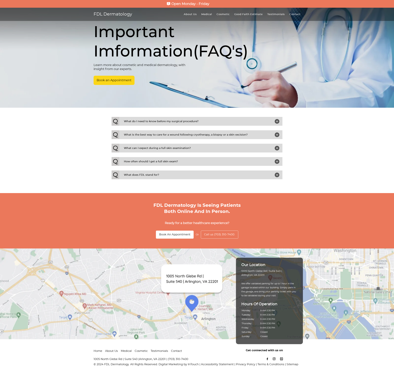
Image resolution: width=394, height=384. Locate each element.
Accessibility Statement (217, 364)
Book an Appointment (114, 80)
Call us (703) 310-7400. (219, 234)
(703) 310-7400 (178, 359)
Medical (206, 14)
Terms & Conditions (270, 364)
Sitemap (292, 364)
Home (98, 351)
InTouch (193, 364)
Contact (295, 14)
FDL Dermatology (113, 14)
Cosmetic (223, 14)
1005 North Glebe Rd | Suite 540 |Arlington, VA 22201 (130, 359)
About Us (190, 14)
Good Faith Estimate (248, 14)
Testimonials (276, 14)
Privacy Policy (245, 364)
